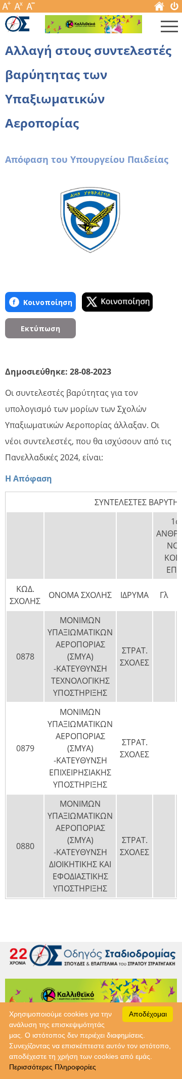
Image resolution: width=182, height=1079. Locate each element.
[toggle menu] (169, 28)
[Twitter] (117, 302)
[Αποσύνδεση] (174, 8)
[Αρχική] (159, 8)
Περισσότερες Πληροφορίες (52, 1067)
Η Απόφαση (28, 478)
